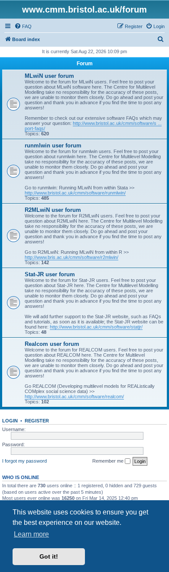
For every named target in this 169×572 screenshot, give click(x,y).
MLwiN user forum (49, 76)
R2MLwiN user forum (53, 210)
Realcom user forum (52, 344)
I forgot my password (24, 460)
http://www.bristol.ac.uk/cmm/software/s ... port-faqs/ (93, 126)
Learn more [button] (31, 534)
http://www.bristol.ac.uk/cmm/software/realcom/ (74, 396)
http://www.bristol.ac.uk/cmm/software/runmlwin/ (75, 192)
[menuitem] (23, 26)
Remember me (108, 460)
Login (10, 420)
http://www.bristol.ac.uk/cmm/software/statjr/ (96, 326)
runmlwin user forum (53, 145)
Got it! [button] (48, 556)
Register (37, 420)
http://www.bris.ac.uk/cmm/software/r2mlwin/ (71, 257)
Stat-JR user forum (50, 274)
